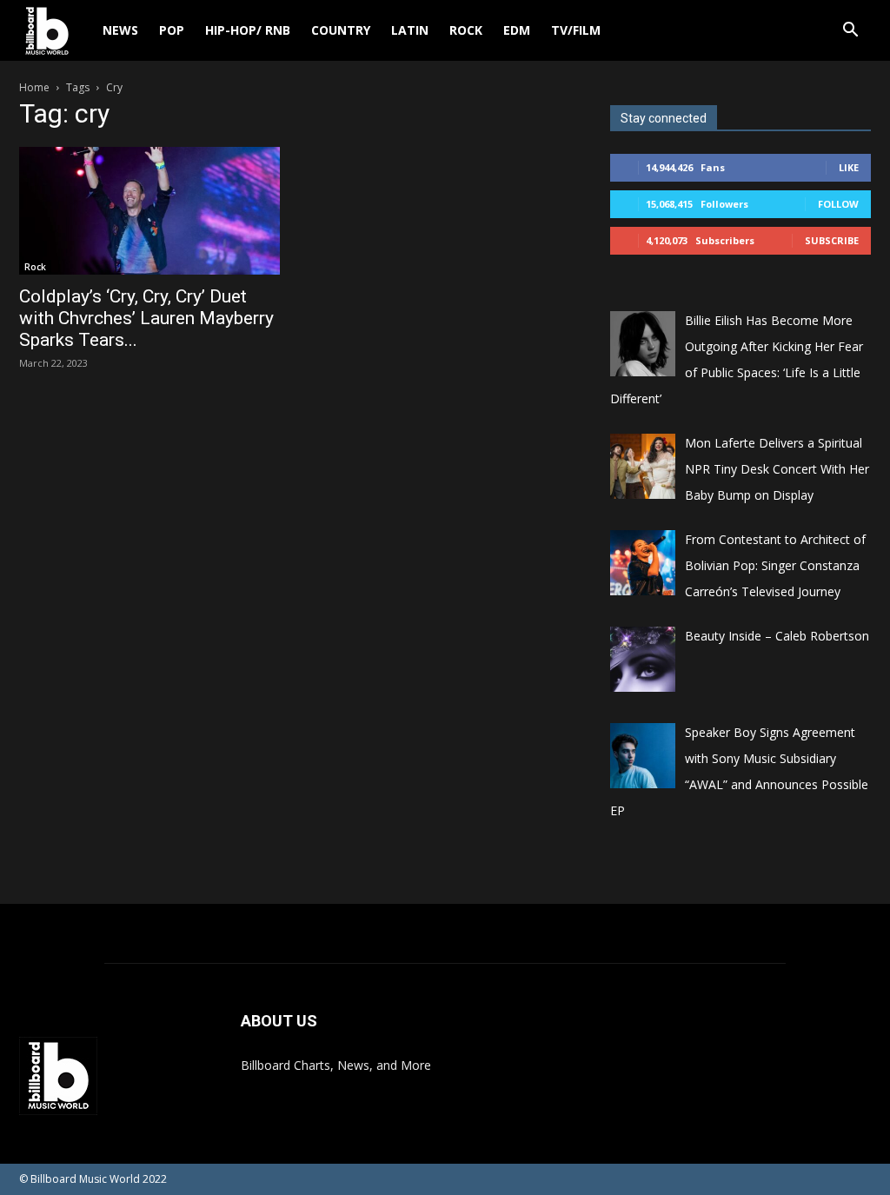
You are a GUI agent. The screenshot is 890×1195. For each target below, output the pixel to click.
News (120, 30)
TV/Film (576, 30)
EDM (516, 30)
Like (849, 167)
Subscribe (832, 240)
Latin (409, 30)
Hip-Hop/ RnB (247, 30)
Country (340, 30)
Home (34, 87)
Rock (465, 30)
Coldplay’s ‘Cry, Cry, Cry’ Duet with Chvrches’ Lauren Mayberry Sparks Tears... (146, 318)
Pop (171, 30)
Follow (838, 203)
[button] (850, 31)
